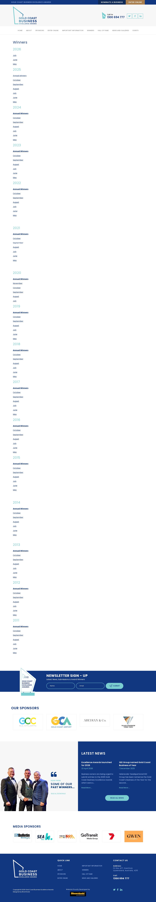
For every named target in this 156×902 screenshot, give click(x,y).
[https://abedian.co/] (61, 720)
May (15, 64)
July (14, 131)
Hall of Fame (103, 30)
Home (20, 30)
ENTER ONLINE (62, 878)
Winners (90, 30)
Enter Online (135, 2)
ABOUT (60, 870)
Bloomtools (26, 892)
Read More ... (86, 788)
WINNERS (85, 870)
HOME (59, 866)
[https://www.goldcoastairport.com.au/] (28, 722)
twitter (129, 16)
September (18, 122)
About (29, 30)
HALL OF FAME (87, 874)
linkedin (140, 16)
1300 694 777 (116, 16)
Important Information (72, 30)
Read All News (117, 798)
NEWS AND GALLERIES (90, 878)
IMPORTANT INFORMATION (92, 866)
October (17, 80)
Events (135, 30)
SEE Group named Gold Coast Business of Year (135, 764)
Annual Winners (20, 151)
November (17, 283)
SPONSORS (61, 874)
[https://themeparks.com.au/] (95, 722)
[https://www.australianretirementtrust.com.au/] (128, 722)
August (16, 296)
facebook (134, 16)
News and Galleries (120, 30)
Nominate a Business (112, 2)
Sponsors (39, 30)
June (15, 59)
